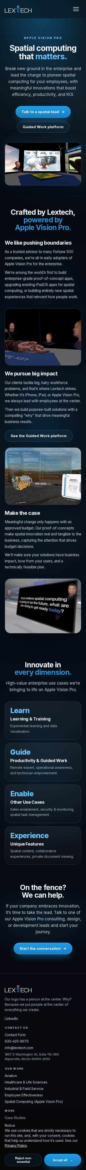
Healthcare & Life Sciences (26, 1082)
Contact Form (15, 1035)
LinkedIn (11, 1018)
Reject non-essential (23, 1160)
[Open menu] (76, 9)
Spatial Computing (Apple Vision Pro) (34, 1101)
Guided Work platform (43, 127)
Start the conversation (40, 948)
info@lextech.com (19, 1048)
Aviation (11, 1076)
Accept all (60, 1160)
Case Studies (15, 1118)
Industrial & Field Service (24, 1089)
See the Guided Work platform (39, 436)
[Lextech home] (18, 9)
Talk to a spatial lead (40, 112)
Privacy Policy (16, 1145)
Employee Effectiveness (24, 1095)
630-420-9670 (17, 1041)
